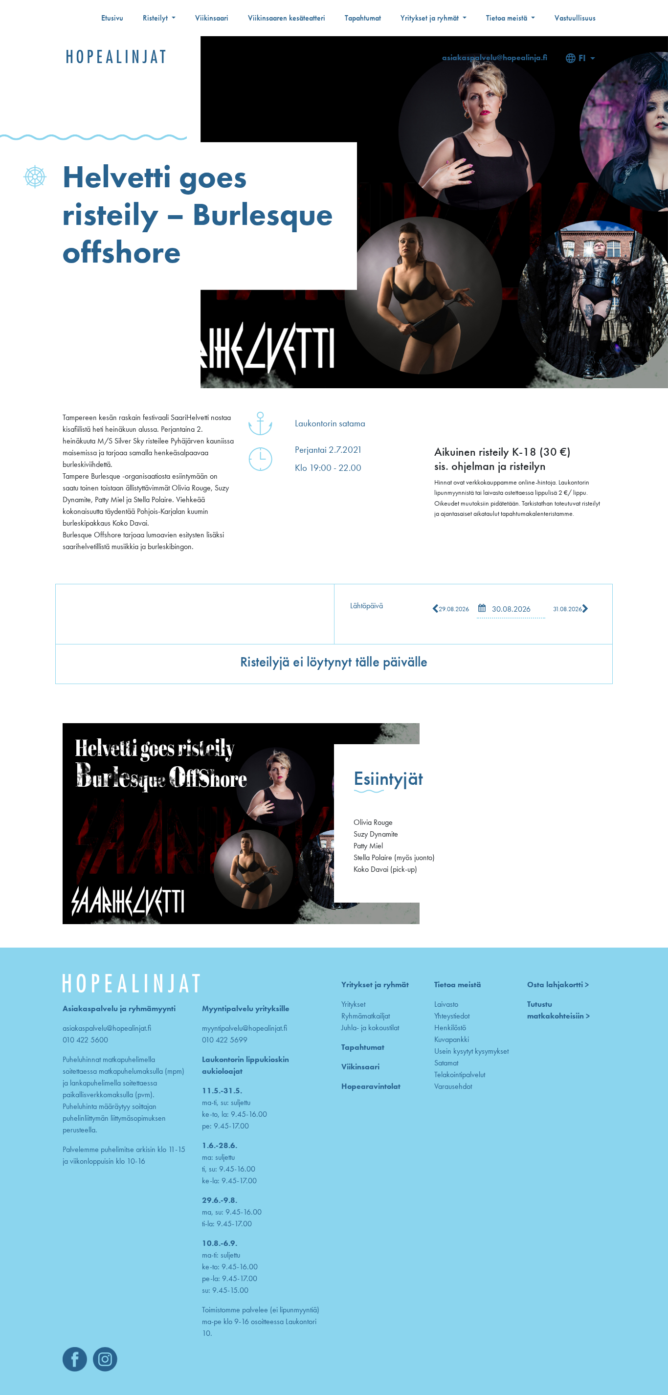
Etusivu (112, 18)
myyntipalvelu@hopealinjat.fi (244, 1028)
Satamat (446, 1063)
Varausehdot (453, 1086)
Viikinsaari (211, 18)
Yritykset (353, 1004)
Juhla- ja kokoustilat (370, 1027)
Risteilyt (156, 18)
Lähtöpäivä (366, 605)
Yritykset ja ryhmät (431, 18)
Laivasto (446, 1004)
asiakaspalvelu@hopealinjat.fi (107, 1028)
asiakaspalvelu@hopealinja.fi (494, 57)
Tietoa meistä (507, 18)
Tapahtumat (363, 18)
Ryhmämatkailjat (365, 1016)
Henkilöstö (450, 1027)
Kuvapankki (451, 1039)
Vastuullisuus (575, 18)
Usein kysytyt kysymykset (471, 1051)
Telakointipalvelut (459, 1074)
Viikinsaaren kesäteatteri (286, 18)
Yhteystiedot (451, 1016)
